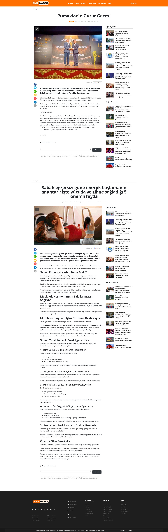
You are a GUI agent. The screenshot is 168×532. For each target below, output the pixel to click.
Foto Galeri (73, 501)
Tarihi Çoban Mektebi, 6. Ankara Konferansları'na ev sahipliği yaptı (123, 95)
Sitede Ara (124, 505)
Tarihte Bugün (107, 511)
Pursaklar (77, 100)
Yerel (109, 3)
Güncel (76, 3)
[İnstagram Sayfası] (39, 509)
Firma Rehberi (107, 518)
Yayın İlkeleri (35, 518)
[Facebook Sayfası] (33, 509)
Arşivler (72, 511)
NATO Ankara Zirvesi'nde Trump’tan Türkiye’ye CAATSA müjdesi (123, 142)
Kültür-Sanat (92, 3)
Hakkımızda (35, 516)
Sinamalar (106, 513)
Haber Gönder (51, 520)
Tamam (130, 530)
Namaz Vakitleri (107, 509)
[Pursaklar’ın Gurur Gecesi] (68, 52)
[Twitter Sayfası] (36, 509)
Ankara (70, 3)
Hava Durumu (107, 505)
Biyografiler (124, 509)
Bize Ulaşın (73, 517)
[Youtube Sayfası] (42, 509)
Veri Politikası (36, 520)
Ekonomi (83, 3)
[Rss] (48, 509)
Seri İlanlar (106, 516)
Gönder (97, 150)
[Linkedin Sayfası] (45, 509)
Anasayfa (35, 9)
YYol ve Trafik (107, 507)
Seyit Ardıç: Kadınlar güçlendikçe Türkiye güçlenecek (121, 33)
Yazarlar (72, 507)
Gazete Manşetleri (108, 520)
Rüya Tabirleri (125, 511)
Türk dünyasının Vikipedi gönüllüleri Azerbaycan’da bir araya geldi (123, 40)
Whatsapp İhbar (51, 518)
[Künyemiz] (69, 514)
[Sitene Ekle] (55, 509)
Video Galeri (73, 504)
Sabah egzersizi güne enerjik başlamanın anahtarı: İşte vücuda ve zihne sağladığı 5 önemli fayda (122, 85)
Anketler (123, 507)
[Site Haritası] (51, 509)
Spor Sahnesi (102, 3)
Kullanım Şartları (51, 516)
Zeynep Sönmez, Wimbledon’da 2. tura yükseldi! (121, 117)
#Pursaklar (43, 135)
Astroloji (123, 513)
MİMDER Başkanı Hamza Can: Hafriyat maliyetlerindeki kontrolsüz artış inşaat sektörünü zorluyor (123, 65)
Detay (123, 530)
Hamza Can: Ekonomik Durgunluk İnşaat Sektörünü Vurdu (122, 47)
